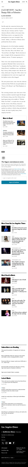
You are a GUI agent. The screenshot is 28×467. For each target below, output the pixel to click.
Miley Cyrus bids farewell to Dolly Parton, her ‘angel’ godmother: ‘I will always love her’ (19, 291)
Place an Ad (4, 452)
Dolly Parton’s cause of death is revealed (19, 280)
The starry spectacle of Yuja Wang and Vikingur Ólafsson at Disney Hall (8, 133)
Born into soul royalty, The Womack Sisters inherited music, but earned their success (18, 303)
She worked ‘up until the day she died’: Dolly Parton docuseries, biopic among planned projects (19, 252)
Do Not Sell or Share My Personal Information (18, 463)
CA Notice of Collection (5, 463)
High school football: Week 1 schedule (10, 372)
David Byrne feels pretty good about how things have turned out (19, 229)
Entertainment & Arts (16, 248)
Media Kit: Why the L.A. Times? (21, 449)
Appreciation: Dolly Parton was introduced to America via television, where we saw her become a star (13, 405)
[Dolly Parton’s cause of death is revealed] (5, 281)
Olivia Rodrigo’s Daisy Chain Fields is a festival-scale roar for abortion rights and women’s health (19, 240)
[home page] (14, 1)
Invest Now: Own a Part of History (21, 452)
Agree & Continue (14, 182)
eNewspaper (4, 448)
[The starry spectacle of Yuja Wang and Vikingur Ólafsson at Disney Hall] (21, 132)
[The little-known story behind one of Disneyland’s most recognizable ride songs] (21, 123)
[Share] (2, 22)
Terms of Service (18, 169)
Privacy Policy (23, 173)
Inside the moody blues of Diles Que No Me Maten (13, 396)
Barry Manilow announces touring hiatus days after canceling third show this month (18, 264)
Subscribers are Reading (10, 347)
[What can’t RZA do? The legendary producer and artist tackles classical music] (21, 142)
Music (3, 6)
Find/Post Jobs (4, 450)
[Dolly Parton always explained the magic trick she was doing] (5, 313)
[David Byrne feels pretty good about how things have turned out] (5, 229)
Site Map (3, 437)
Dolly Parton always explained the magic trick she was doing (19, 313)
